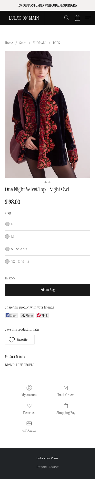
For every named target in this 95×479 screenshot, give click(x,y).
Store (22, 42)
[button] (24, 18)
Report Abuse (48, 466)
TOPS (56, 42)
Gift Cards (29, 430)
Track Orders (65, 394)
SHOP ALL (39, 42)
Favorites (29, 412)
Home (9, 42)
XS (20, 261)
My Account (29, 394)
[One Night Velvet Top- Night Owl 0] (47, 114)
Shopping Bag (66, 412)
